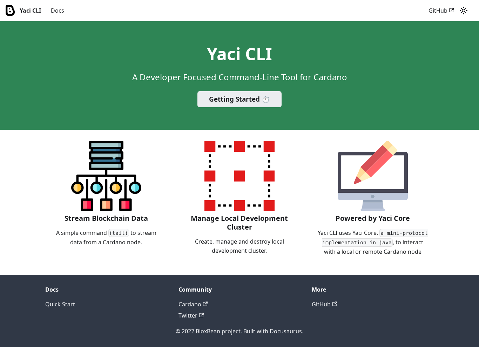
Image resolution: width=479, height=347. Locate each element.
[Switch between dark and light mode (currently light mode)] (463, 10)
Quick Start (60, 304)
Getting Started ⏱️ (239, 99)
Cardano (189, 304)
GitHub (438, 10)
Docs (57, 10)
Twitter (187, 315)
